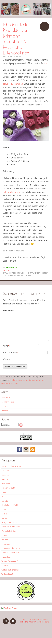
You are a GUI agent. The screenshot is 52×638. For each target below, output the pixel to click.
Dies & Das (6, 483)
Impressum (6, 406)
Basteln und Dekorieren (11, 466)
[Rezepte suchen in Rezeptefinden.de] (9, 608)
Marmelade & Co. (8, 531)
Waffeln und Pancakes (10, 570)
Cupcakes (5, 475)
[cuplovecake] (26, 9)
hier (45, 63)
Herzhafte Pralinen (12, 276)
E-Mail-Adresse (10, 352)
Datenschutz (6, 410)
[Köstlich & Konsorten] (26, 599)
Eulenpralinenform (11, 192)
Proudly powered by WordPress (35, 619)
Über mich (5, 397)
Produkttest (26, 276)
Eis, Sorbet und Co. (9, 488)
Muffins (4, 535)
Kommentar (9, 310)
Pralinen (4, 539)
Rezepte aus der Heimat (11, 548)
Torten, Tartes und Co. (10, 561)
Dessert (4, 479)
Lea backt (5, 518)
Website (6, 359)
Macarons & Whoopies (10, 526)
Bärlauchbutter (9, 273)
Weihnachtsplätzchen (9, 574)
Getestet (6, 271)
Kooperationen (7, 402)
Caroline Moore (43, 622)
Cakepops (5, 470)
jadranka (17, 57)
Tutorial (4, 565)
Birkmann (21, 273)
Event (3, 492)
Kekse (3, 509)
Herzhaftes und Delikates (11, 505)
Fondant (4, 496)
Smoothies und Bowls (10, 552)
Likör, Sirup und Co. (9, 522)
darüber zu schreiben (13, 83)
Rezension (5, 544)
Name (6, 345)
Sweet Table (6, 557)
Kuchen (4, 514)
